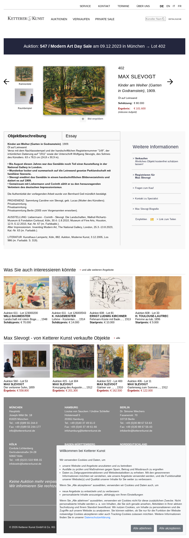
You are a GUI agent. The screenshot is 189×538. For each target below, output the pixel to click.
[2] (6, 81)
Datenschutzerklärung (97, 517)
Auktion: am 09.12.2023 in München (85, 46)
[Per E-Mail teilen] (151, 219)
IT (174, 6)
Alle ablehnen (142, 528)
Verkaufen (81, 19)
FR (179, 6)
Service (85, 6)
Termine (123, 6)
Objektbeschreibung (27, 136)
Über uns (143, 6)
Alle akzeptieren (170, 528)
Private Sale (104, 19)
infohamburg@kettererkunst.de (83, 430)
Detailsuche (175, 19)
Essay (71, 136)
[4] (170, 81)
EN (168, 6)
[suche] (164, 19)
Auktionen (59, 19)
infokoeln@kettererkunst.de (25, 463)
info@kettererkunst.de (22, 430)
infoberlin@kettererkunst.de (136, 430)
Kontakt (104, 6)
